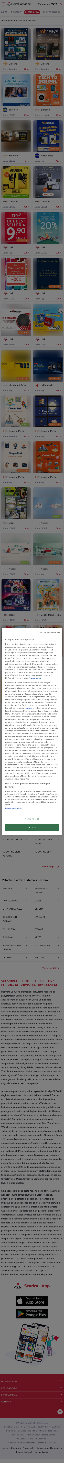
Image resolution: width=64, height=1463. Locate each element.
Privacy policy (35, 678)
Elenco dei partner (13, 808)
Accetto (32, 827)
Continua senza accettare (49, 632)
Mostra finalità (32, 819)
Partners (28, 708)
